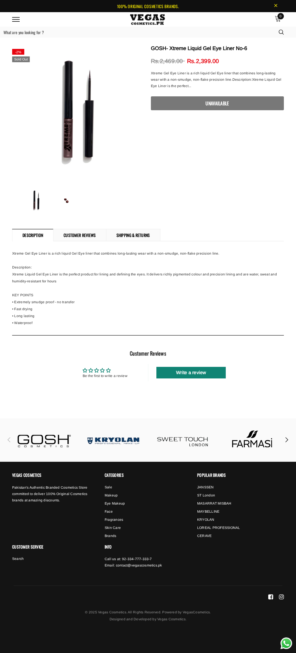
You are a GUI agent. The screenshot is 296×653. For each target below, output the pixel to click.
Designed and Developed (130, 619)
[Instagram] (281, 596)
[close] (276, 6)
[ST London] (182, 440)
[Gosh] (44, 440)
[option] (78, 112)
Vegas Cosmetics (171, 619)
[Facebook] (270, 596)
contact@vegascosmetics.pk (139, 565)
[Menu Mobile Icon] (16, 19)
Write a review (191, 372)
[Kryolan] (113, 440)
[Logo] (147, 18)
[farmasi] (252, 440)
